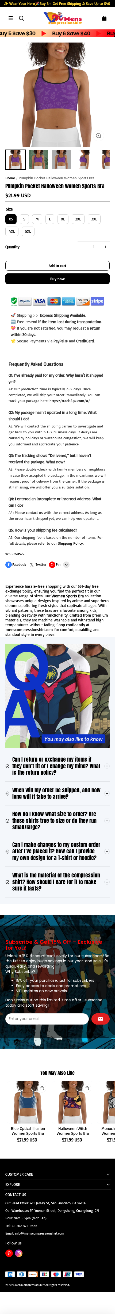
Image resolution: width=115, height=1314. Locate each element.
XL (63, 218)
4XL (12, 231)
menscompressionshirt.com (29, 629)
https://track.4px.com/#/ (69, 400)
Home (10, 177)
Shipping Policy (70, 543)
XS (11, 218)
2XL (78, 218)
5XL (28, 231)
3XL (94, 218)
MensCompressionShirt (30, 1285)
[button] (10, 18)
